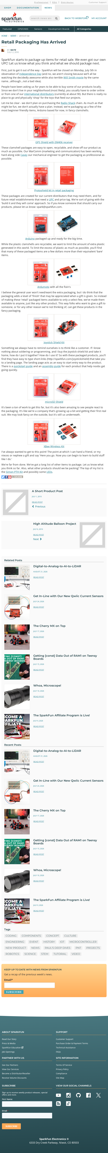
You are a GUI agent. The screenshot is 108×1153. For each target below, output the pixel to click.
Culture (70, 935)
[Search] (56, 18)
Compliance (61, 1073)
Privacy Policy (62, 1069)
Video (76, 953)
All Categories (84, 29)
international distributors (39, 94)
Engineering (15, 941)
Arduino (30, 238)
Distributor (67, 2)
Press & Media (8, 1043)
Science (30, 953)
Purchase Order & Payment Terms (72, 1043)
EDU (54, 2)
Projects (93, 947)
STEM (44, 953)
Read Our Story (9, 1039)
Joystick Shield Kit (54, 342)
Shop (7, 7)
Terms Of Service (64, 1065)
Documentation (28, 7)
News (48, 7)
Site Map (60, 1077)
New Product (16, 947)
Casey (24, 155)
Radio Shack (68, 103)
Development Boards (58, 29)
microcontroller (83, 941)
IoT (62, 941)
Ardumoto (43, 287)
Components (31, 935)
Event (34, 941)
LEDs (49, 472)
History (49, 941)
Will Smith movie (73, 77)
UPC (51, 199)
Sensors (38, 29)
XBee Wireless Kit (54, 446)
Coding (11, 935)
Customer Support (98, 2)
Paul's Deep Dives (57, 947)
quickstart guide (23, 366)
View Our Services (10, 1069)
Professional (41, 2)
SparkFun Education (11, 1047)
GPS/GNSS (23, 29)
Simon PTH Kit (14, 472)
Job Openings (8, 1051)
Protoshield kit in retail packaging (54, 190)
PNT (78, 947)
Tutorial (60, 953)
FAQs (58, 1051)
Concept (52, 935)
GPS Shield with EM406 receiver (54, 142)
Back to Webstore (76, 18)
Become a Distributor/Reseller (16, 1073)
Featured (9, 29)
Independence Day (30, 74)
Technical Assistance (66, 1047)
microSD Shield (54, 401)
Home (4, 35)
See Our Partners (10, 1065)
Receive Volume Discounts (14, 1077)
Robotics (12, 953)
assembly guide (51, 366)
